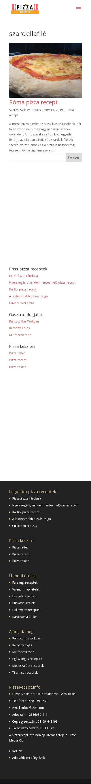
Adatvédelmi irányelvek (28, 758)
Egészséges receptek (27, 659)
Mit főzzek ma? (20, 335)
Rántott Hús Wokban (24, 321)
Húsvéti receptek (24, 596)
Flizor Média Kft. (23, 694)
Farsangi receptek (25, 582)
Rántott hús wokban (26, 638)
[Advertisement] (45, 214)
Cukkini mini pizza (21, 303)
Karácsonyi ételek (24, 617)
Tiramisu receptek (25, 672)
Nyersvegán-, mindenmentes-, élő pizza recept (42, 282)
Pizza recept (18, 360)
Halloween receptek (26, 610)
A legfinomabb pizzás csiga (28, 296)
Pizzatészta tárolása (23, 276)
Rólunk (17, 751)
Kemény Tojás (19, 328)
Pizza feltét (17, 353)
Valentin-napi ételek (26, 589)
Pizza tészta (17, 367)
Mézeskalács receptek (28, 665)
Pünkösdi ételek (23, 603)
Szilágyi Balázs (30, 110)
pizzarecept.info (23, 735)
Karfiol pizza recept (22, 289)
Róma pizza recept (33, 102)
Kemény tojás (22, 645)
